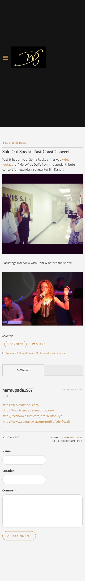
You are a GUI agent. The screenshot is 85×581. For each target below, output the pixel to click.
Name (6, 451)
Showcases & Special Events (19, 353)
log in (62, 437)
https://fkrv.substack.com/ (20, 405)
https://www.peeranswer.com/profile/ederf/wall (36, 421)
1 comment (15, 344)
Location (8, 470)
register (74, 437)
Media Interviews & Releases (50, 353)
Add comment (19, 536)
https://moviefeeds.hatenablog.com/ (28, 410)
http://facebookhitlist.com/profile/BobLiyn (32, 416)
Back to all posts (15, 143)
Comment (9, 490)
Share (40, 344)
